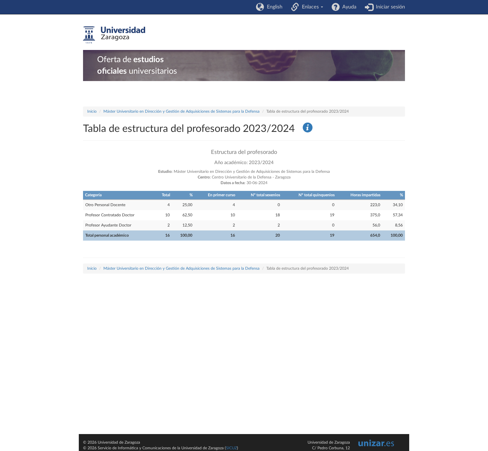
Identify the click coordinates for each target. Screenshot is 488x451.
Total (166, 195)
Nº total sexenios (265, 195)
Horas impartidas (365, 195)
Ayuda (348, 7)
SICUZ (231, 448)
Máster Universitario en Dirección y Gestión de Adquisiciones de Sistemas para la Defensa (181, 112)
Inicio (92, 112)
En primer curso (221, 195)
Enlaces (309, 7)
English (273, 7)
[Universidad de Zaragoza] (114, 35)
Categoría (93, 195)
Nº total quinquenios (317, 195)
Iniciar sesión (389, 7)
